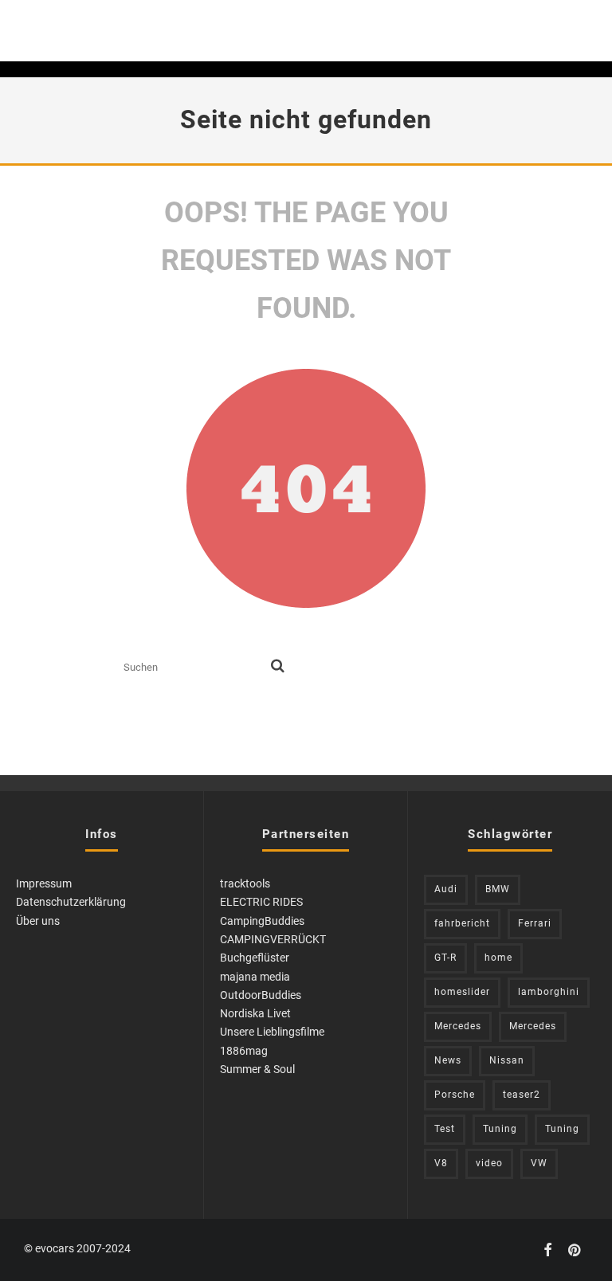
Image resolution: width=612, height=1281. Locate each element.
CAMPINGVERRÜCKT (273, 939)
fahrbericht (462, 923)
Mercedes (457, 1026)
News (447, 1060)
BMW (497, 889)
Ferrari (534, 923)
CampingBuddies (262, 921)
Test (444, 1128)
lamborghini (548, 991)
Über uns (38, 921)
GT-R (445, 957)
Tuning (500, 1128)
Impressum (44, 883)
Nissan (506, 1060)
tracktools (245, 883)
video (489, 1163)
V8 (441, 1163)
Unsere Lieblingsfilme (272, 1031)
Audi (445, 889)
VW (539, 1163)
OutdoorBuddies (260, 995)
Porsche (454, 1094)
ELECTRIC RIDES (261, 901)
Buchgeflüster (254, 957)
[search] (277, 667)
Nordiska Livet (255, 1013)
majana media (255, 976)
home (498, 957)
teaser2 (521, 1094)
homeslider (462, 991)
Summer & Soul (257, 1069)
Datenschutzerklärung (71, 901)
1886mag (244, 1050)
